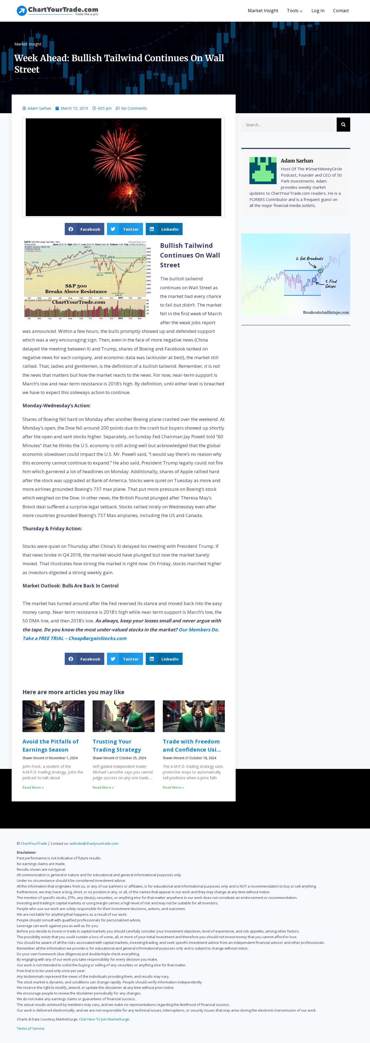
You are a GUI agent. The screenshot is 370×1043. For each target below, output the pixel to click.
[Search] (343, 125)
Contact (341, 11)
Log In (317, 11)
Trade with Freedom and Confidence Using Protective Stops (193, 749)
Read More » (33, 787)
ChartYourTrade (34, 843)
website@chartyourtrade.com (94, 843)
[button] (85, 229)
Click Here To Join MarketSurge (104, 1019)
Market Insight (263, 11)
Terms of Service (30, 1028)
